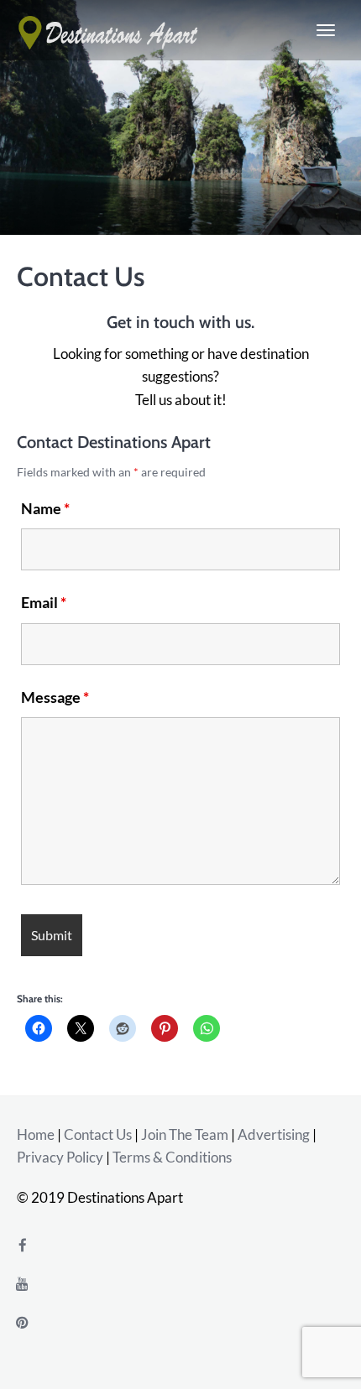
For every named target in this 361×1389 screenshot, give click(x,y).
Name (45, 508)
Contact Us (98, 1134)
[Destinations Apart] (109, 30)
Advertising (274, 1134)
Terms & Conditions (172, 1157)
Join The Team (184, 1134)
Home (36, 1134)
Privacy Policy (60, 1157)
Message (55, 697)
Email (43, 602)
